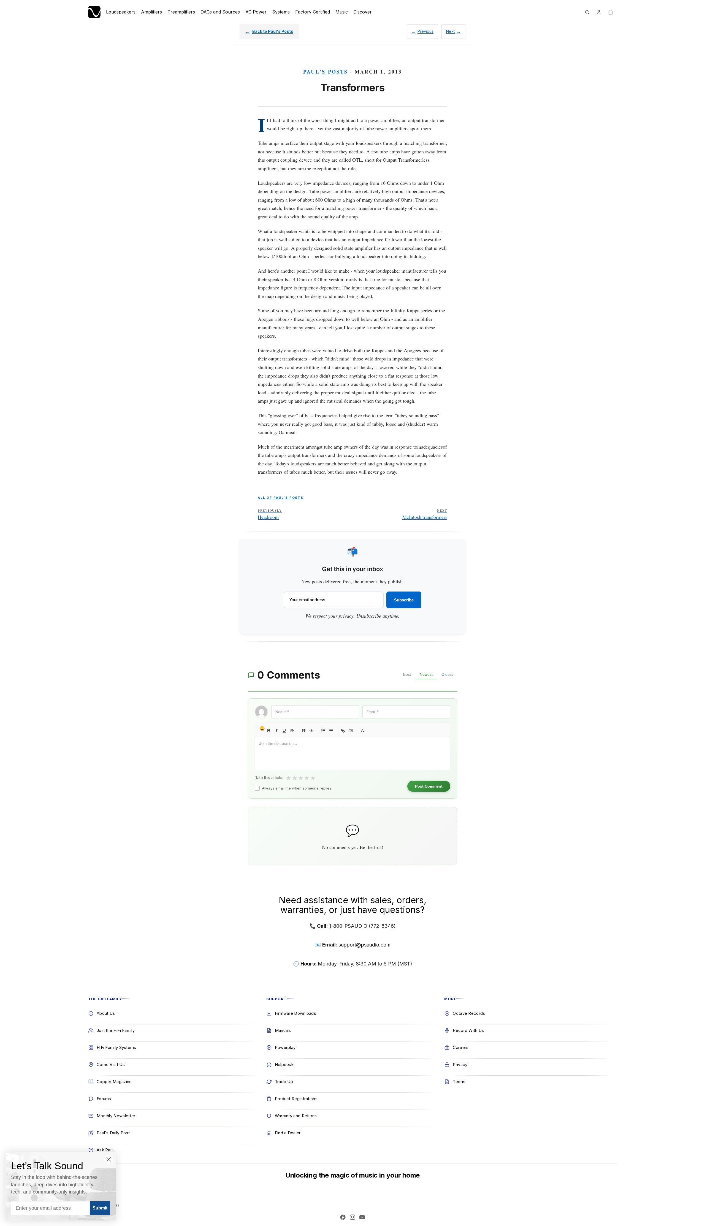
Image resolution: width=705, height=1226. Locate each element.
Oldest (447, 674)
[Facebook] (343, 1217)
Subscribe (404, 600)
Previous (425, 31)
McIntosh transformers (424, 514)
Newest (426, 674)
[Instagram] (352, 1217)
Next (450, 31)
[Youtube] (362, 1217)
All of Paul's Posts (280, 498)
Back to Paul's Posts (272, 31)
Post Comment (429, 786)
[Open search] (587, 12)
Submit (100, 1208)
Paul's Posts (325, 71)
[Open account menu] (599, 12)
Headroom (270, 514)
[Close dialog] (108, 1159)
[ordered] (323, 730)
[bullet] (331, 730)
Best (407, 674)
